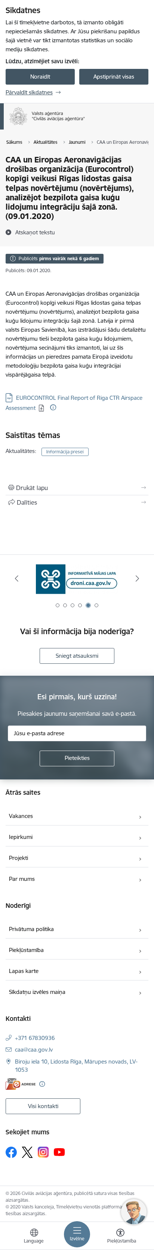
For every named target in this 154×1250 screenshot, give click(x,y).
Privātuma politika (31, 929)
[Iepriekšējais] (16, 578)
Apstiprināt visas (113, 76)
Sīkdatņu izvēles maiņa (37, 991)
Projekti (18, 857)
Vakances (21, 815)
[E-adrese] (21, 1084)
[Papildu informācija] (53, 407)
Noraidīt (40, 76)
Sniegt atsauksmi (77, 655)
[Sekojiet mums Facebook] (11, 1152)
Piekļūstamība (26, 950)
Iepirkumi (21, 836)
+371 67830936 (35, 1037)
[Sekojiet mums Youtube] (59, 1151)
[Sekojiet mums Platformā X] (27, 1152)
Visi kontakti (43, 1106)
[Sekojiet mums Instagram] (43, 1152)
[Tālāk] (137, 578)
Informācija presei (65, 451)
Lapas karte (23, 970)
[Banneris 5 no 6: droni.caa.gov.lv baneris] (77, 578)
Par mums (22, 878)
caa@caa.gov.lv (34, 1049)
